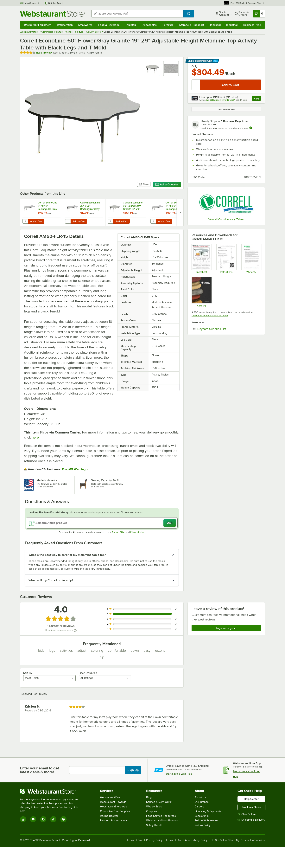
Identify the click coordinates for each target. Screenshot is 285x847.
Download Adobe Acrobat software (210, 315)
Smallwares (85, 24)
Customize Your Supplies (115, 811)
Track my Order (251, 807)
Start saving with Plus (179, 773)
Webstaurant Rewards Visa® (220, 100)
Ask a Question (169, 184)
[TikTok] (53, 819)
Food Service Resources (161, 815)
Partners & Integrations (114, 820)
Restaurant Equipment (37, 24)
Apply (257, 99)
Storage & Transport (191, 24)
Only (194, 66)
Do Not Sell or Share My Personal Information (238, 840)
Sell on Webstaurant (206, 820)
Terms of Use (118, 532)
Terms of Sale (135, 840)
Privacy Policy (137, 532)
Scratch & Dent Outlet (159, 801)
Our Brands (202, 801)
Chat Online (248, 814)
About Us (200, 797)
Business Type (252, 24)
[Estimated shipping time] (250, 128)
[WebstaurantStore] (52, 791)
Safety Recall (154, 825)
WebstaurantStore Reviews (162, 820)
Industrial (232, 24)
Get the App (54, 3)
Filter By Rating (88, 672)
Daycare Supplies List (223, 328)
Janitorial (215, 24)
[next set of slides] (180, 212)
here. (36, 437)
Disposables (149, 24)
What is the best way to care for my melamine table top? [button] (67, 555)
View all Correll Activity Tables (226, 219)
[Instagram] (23, 819)
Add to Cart (36, 221)
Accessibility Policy (196, 840)
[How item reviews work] (75, 630)
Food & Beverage (109, 24)
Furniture (168, 24)
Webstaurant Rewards (113, 801)
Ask (169, 523)
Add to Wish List (226, 109)
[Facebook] (43, 819)
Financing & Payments (208, 811)
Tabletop (130, 24)
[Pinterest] (63, 819)
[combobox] (137, 13)
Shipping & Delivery (253, 819)
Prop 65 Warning (74, 469)
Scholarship (202, 815)
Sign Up (133, 770)
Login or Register (226, 628)
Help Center (30, 3)
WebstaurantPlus (110, 797)
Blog (149, 797)
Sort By (27, 672)
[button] (152, 68)
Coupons (151, 811)
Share (146, 184)
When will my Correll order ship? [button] (50, 580)
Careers (199, 806)
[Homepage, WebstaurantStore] (52, 14)
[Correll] (226, 203)
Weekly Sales (154, 806)
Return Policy (203, 825)
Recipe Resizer (109, 815)
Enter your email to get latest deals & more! (39, 770)
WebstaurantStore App (113, 806)
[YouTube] (33, 819)
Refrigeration (65, 24)
